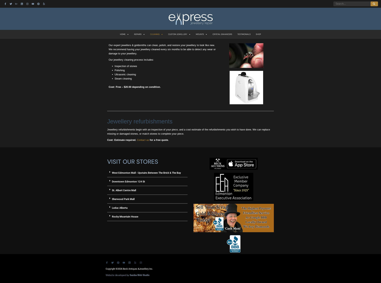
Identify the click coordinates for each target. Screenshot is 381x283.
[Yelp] (44, 3)
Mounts (200, 34)
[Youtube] (33, 3)
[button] (147, 172)
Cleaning (155, 34)
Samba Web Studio (139, 275)
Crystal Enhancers (222, 34)
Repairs (138, 34)
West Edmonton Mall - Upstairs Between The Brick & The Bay (146, 172)
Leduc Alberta (120, 207)
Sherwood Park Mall (123, 199)
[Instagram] (27, 3)
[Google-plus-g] (16, 3)
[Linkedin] (21, 3)
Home (122, 34)
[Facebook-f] (5, 3)
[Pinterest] (38, 3)
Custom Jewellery (177, 34)
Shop (258, 34)
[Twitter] (10, 3)
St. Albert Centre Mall (124, 190)
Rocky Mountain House (125, 216)
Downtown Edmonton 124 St (128, 181)
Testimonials (244, 34)
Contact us (143, 140)
